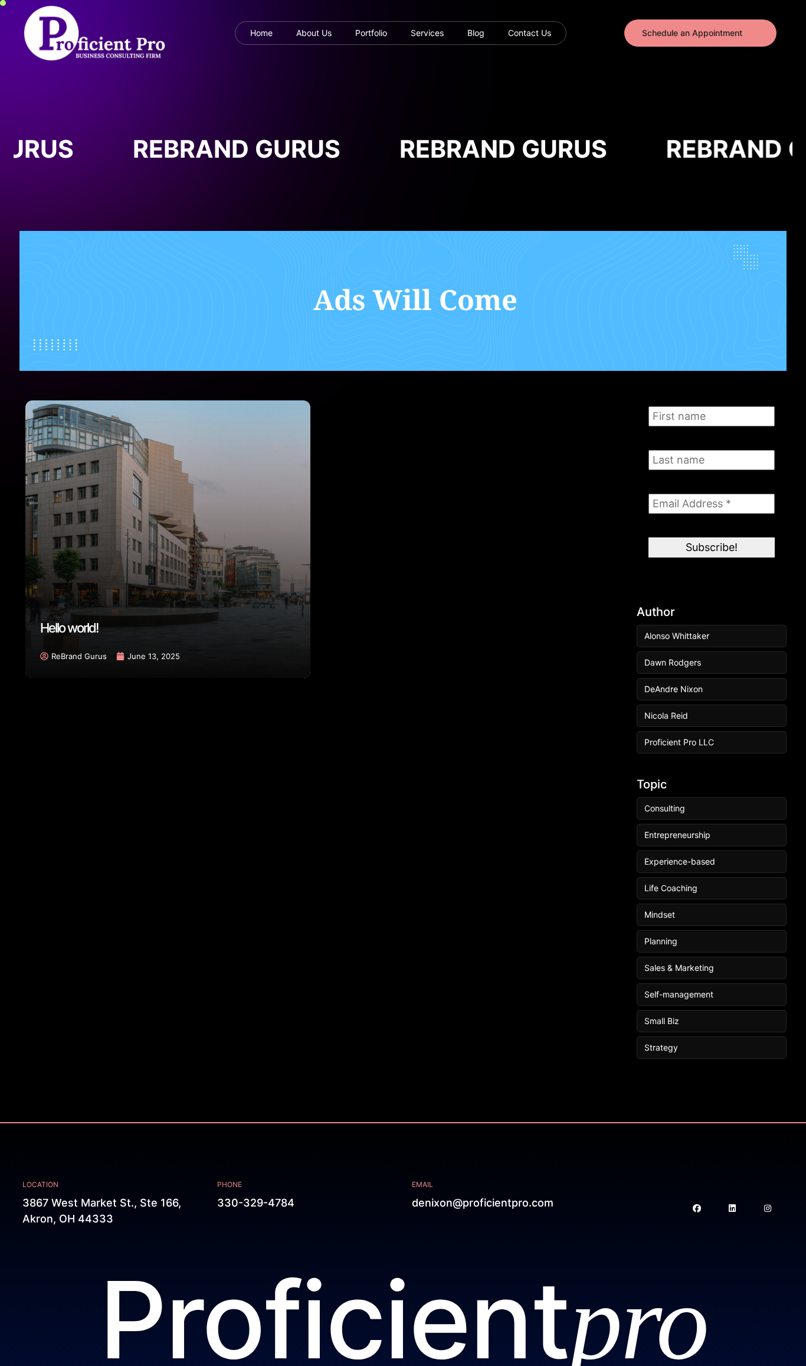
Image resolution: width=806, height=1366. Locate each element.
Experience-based (679, 861)
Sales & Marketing (679, 968)
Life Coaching (670, 888)
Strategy (661, 1047)
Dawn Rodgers (672, 662)
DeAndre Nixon (673, 689)
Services (427, 33)
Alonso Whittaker (676, 636)
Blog (475, 33)
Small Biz (661, 1021)
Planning (660, 941)
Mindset (659, 914)
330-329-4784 (255, 1203)
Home (261, 33)
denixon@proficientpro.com (482, 1203)
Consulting (664, 808)
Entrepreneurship (677, 835)
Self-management (678, 994)
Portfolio (371, 33)
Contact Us (529, 33)
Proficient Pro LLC (679, 742)
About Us (314, 33)
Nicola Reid (666, 715)
